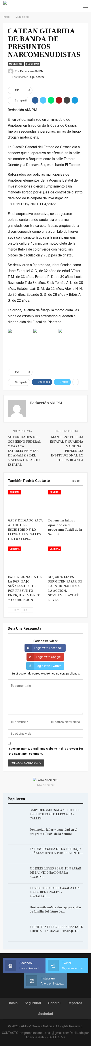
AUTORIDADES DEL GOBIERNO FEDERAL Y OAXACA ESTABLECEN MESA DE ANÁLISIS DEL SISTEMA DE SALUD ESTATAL (24, 451)
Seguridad (32, 64)
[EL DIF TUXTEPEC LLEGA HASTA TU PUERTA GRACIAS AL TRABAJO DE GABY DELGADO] (17, 932)
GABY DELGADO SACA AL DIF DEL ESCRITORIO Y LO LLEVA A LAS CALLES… (55, 814)
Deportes (75, 1003)
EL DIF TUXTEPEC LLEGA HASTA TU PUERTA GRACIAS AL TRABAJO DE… (56, 929)
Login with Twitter (48, 666)
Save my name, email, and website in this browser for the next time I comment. (46, 751)
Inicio (13, 1003)
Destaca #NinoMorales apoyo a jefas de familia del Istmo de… (56, 909)
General (14, 492)
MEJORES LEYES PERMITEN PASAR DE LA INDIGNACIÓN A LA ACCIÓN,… (55, 873)
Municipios (16, 64)
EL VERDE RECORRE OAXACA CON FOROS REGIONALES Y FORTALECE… (55, 892)
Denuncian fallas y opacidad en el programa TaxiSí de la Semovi (53, 832)
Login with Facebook (48, 648)
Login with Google (48, 657)
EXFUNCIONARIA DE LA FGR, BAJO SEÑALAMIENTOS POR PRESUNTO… (56, 851)
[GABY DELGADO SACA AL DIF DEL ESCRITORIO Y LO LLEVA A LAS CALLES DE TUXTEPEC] (25, 502)
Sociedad (45, 1014)
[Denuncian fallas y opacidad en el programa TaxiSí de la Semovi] (65, 502)
